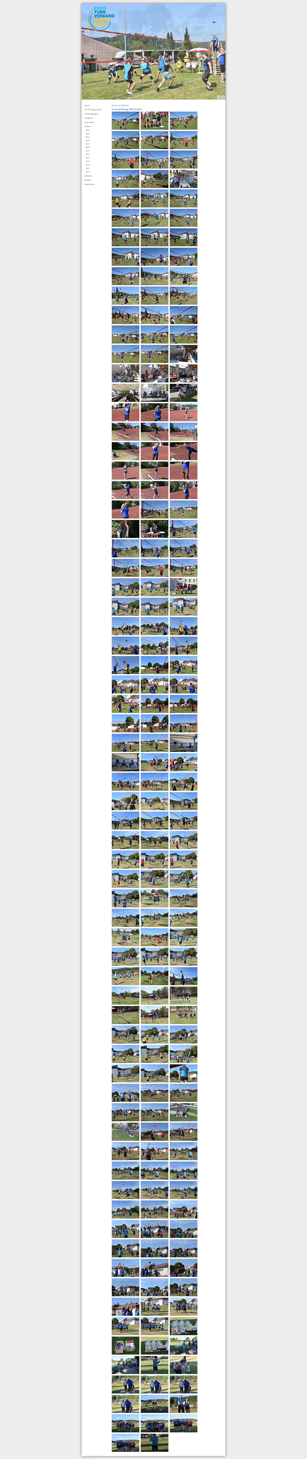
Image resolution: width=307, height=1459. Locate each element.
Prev (219, 97)
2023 (88, 137)
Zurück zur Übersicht (120, 105)
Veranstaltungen (91, 114)
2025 (88, 130)
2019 (88, 151)
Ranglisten (89, 118)
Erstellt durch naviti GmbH (90, 1458)
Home (87, 105)
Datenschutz (90, 184)
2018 (88, 154)
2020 (88, 147)
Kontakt (88, 180)
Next (223, 97)
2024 (88, 133)
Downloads (89, 122)
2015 (88, 165)
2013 (88, 172)
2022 (88, 140)
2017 (88, 158)
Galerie (88, 126)
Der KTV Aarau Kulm (93, 109)
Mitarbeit (88, 176)
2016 (88, 161)
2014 (88, 168)
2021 (88, 144)
